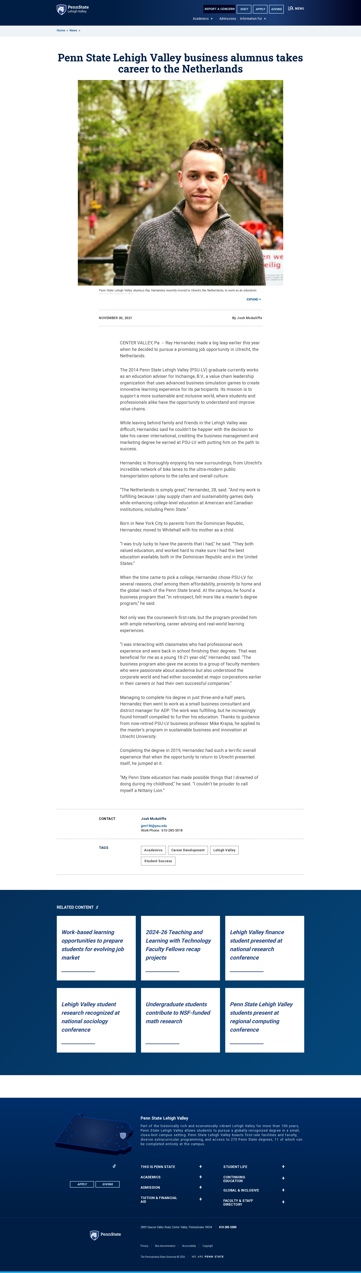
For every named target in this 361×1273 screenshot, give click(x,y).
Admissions (227, 19)
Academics (201, 19)
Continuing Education (234, 1179)
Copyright (208, 1245)
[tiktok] (114, 1166)
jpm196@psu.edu (154, 826)
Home (61, 30)
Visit (244, 9)
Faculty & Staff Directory (238, 1202)
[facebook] (75, 1166)
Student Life (235, 1167)
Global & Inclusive (241, 1190)
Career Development (188, 850)
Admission (150, 1187)
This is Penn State (158, 1167)
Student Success (158, 861)
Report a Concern (219, 9)
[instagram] (85, 1166)
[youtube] (104, 1166)
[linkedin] (94, 1166)
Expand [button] (252, 299)
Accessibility (189, 1245)
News (73, 30)
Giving (276, 9)
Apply (260, 9)
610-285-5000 (227, 1227)
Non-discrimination (165, 1245)
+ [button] (200, 1167)
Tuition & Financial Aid (159, 1200)
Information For (251, 19)
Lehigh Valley (224, 850)
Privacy (144, 1245)
